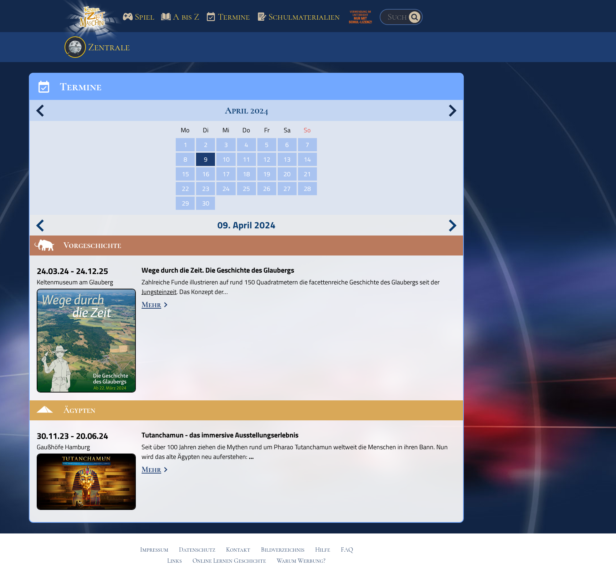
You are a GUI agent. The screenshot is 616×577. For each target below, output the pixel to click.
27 (287, 188)
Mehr (151, 304)
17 (226, 174)
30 (205, 203)
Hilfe (322, 549)
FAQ (347, 549)
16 (205, 174)
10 (226, 159)
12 (266, 159)
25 (246, 188)
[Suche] (414, 17)
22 (185, 188)
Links (174, 561)
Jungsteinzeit (159, 292)
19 (266, 174)
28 (307, 188)
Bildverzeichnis (282, 549)
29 (185, 203)
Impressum (154, 549)
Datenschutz (197, 549)
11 (246, 159)
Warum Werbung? (301, 561)
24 (226, 188)
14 (307, 159)
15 (185, 174)
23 (205, 188)
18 (246, 174)
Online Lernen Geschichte (229, 561)
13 (287, 159)
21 (307, 174)
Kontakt (238, 549)
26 (266, 188)
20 (287, 174)
